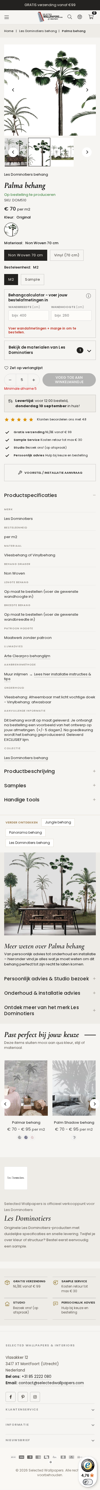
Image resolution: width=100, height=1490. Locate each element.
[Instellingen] (80, 17)
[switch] (88, 1482)
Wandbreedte (24, 307)
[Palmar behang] (26, 1088)
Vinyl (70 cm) (66, 255)
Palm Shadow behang (74, 1122)
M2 (11, 279)
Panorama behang (25, 832)
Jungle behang (58, 822)
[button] (91, 17)
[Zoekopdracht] (70, 17)
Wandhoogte (67, 307)
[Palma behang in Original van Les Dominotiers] (39, 152)
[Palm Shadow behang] (74, 1088)
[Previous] (13, 90)
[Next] (87, 90)
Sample (32, 279)
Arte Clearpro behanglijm (27, 656)
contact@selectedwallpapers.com (51, 1383)
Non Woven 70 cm (25, 255)
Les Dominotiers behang (38, 31)
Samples (15, 785)
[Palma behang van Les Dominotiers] (62, 152)
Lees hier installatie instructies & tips (47, 677)
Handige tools (21, 799)
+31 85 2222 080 (36, 1376)
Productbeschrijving (29, 771)
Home (8, 31)
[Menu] (7, 17)
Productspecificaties (30, 495)
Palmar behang (26, 1122)
